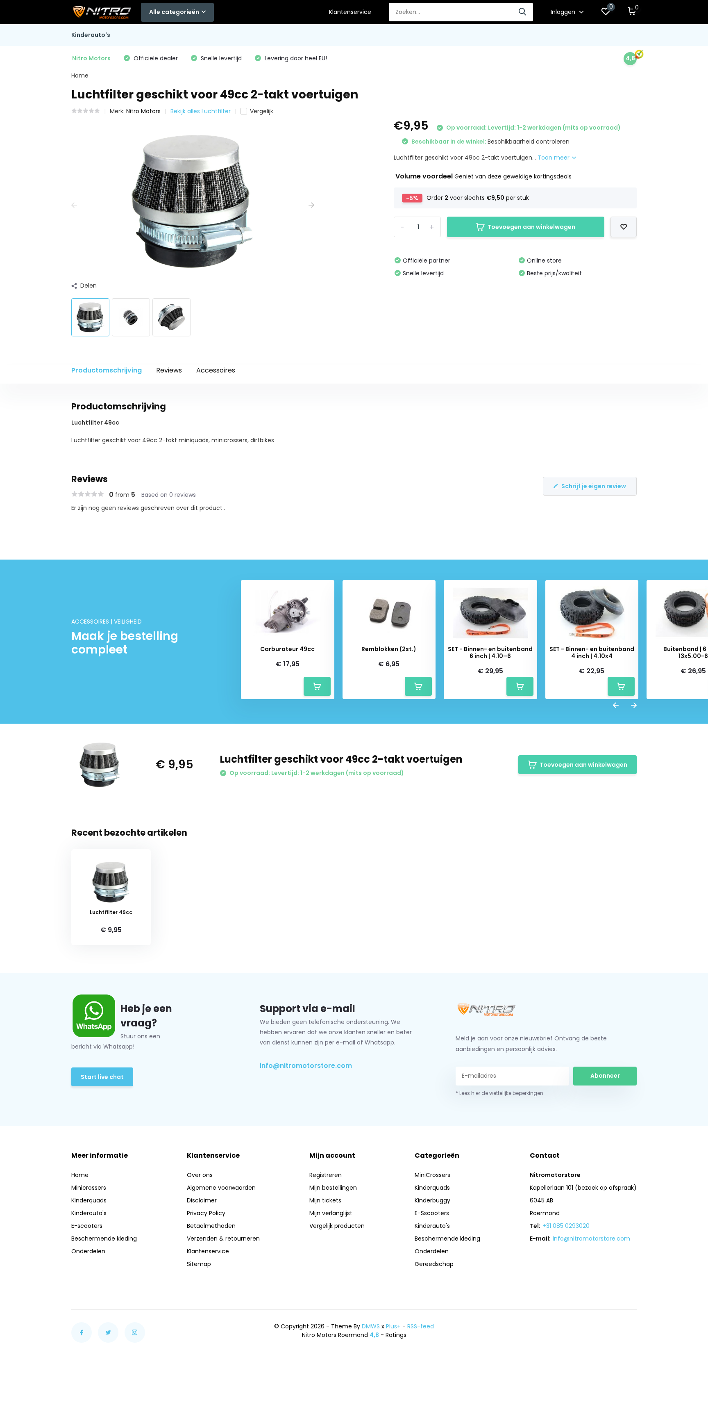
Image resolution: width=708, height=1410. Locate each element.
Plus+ (393, 1326)
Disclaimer (202, 1200)
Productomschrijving (106, 370)
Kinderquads (89, 1200)
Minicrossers (88, 1188)
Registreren (325, 1175)
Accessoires (215, 370)
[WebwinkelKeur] (628, 1330)
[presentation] (74, 205)
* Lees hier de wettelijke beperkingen (499, 1093)
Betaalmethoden (211, 1226)
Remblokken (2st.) (388, 649)
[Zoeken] (523, 12)
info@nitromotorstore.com (306, 1065)
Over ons (200, 1175)
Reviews (169, 370)
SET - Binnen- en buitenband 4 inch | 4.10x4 (591, 653)
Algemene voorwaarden (221, 1188)
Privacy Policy (206, 1213)
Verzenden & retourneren (223, 1238)
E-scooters (86, 1226)
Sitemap (199, 1264)
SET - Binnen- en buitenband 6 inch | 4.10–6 (490, 653)
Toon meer (554, 157)
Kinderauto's (90, 35)
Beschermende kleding (104, 1238)
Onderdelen (88, 1251)
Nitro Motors (143, 111)
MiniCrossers (432, 1175)
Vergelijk (261, 111)
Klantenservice (350, 12)
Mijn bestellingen (333, 1188)
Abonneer (605, 1076)
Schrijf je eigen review (593, 486)
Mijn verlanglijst (330, 1213)
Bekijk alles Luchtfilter (200, 111)
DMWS (371, 1326)
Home (79, 75)
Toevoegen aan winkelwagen (531, 227)
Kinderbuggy (432, 1200)
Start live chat (102, 1077)
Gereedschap (434, 1264)
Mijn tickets (325, 1200)
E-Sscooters (432, 1213)
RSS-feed (420, 1326)
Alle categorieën (174, 12)
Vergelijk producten (337, 1226)
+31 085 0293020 (566, 1226)
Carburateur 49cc (287, 649)
